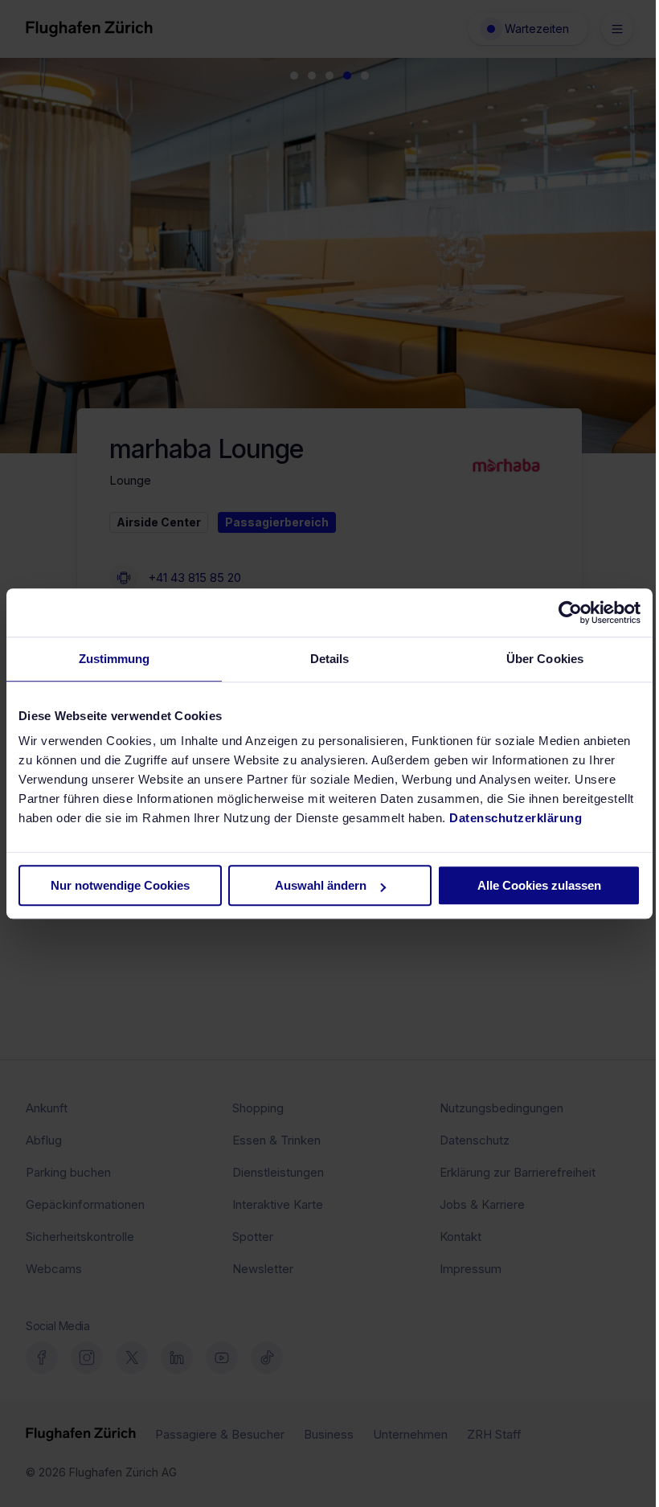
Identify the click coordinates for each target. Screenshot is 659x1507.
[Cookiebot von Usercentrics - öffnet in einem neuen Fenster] (570, 612)
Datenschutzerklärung (515, 818)
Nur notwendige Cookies (120, 885)
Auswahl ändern (320, 885)
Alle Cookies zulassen (539, 885)
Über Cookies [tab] (544, 658)
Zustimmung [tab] (114, 658)
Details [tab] (330, 658)
